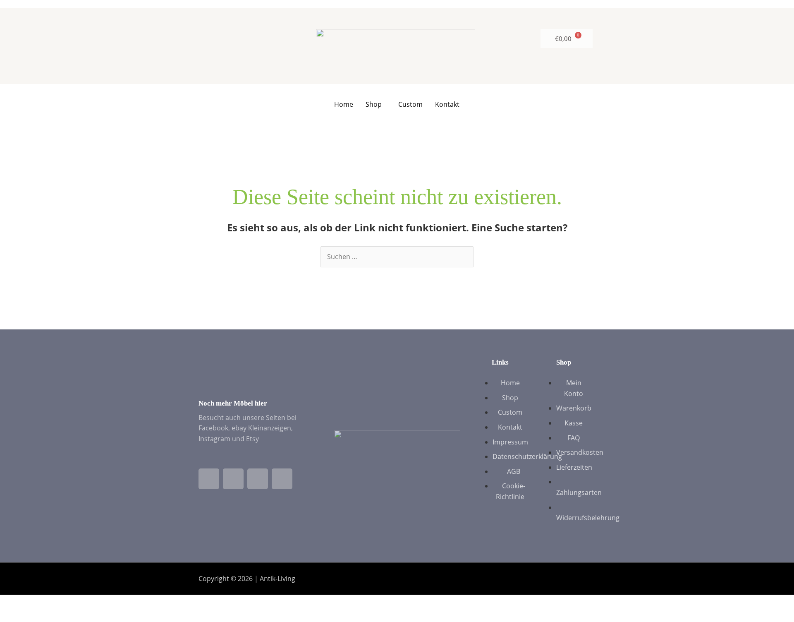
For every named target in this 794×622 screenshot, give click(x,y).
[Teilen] (75, 602)
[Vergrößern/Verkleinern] (14, 602)
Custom (410, 104)
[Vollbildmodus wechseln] (45, 602)
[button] (375, 104)
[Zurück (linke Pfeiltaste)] (14, 616)
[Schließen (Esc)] (106, 602)
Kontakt (447, 104)
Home (343, 104)
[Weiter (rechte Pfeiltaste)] (45, 616)
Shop (374, 104)
